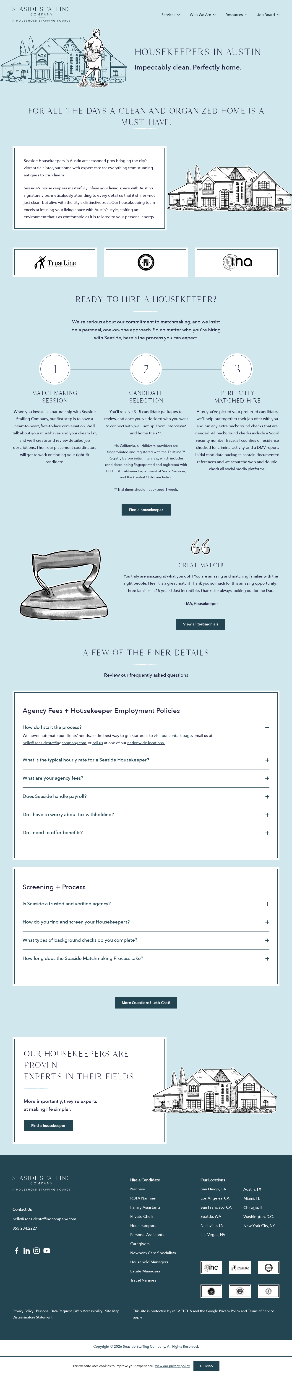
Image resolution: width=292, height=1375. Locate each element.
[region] (146, 1366)
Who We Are (200, 14)
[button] (146, 727)
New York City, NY (259, 1225)
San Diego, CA (213, 1189)
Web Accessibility (88, 1311)
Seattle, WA (211, 1216)
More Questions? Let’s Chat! (146, 1002)
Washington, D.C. (258, 1216)
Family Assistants (145, 1207)
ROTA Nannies (143, 1198)
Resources (234, 14)
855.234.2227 (25, 1228)
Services (168, 14)
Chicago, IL (253, 1207)
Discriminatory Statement (32, 1317)
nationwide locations (145, 743)
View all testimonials (200, 624)
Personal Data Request (54, 1311)
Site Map (112, 1311)
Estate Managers (145, 1271)
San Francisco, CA (216, 1207)
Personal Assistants (147, 1234)
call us (97, 743)
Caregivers (140, 1243)
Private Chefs (142, 1216)
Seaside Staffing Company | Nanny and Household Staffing (41, 14)
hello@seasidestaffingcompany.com (54, 743)
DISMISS (206, 1366)
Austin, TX (252, 1189)
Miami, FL (251, 1198)
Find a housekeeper (146, 509)
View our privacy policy (172, 1366)
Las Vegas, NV (213, 1234)
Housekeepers (143, 1225)
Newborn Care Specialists (153, 1253)
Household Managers (149, 1262)
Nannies (137, 1189)
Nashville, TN (212, 1225)
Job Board (266, 14)
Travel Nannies (143, 1280)
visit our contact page (173, 735)
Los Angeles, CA (215, 1198)
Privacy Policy (23, 1311)
